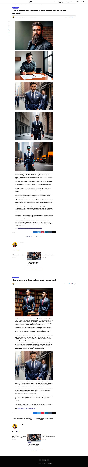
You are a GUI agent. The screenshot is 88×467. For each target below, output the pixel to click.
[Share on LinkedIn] (73, 17)
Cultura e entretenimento (61, 2)
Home (55, 1)
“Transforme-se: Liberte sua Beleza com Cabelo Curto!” (33, 263)
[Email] (9, 35)
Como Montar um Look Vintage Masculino (48, 255)
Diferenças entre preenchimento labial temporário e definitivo (19, 255)
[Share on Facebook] (68, 17)
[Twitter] (9, 27)
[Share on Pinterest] (71, 17)
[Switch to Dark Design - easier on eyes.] (82, 1)
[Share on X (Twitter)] (69, 17)
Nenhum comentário (30, 283)
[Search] (83, 2)
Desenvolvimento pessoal (70, 2)
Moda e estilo (15, 7)
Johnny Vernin (21, 242)
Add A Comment (34, 450)
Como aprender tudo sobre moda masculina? (23, 237)
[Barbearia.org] (33, 2)
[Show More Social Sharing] (75, 17)
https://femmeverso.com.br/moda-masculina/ (26, 408)
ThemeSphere (50, 463)
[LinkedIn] (9, 30)
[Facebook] (9, 24)
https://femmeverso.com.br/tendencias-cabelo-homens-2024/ (30, 227)
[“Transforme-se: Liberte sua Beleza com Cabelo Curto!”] (34, 256)
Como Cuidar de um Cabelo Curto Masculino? (44, 237)
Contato (77, 1)
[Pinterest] (9, 32)
